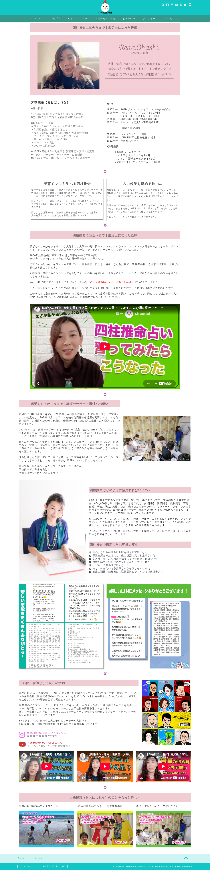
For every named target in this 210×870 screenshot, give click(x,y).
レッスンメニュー (78, 18)
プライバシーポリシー (29, 866)
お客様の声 (129, 18)
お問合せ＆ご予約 (105, 18)
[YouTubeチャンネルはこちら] (22, 744)
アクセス (170, 18)
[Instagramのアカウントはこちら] (22, 734)
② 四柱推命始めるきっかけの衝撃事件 (100, 806)
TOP (37, 18)
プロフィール (150, 18)
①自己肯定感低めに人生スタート (38, 806)
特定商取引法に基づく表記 (54, 866)
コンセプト (54, 18)
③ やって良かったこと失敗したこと (157, 806)
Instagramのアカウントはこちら (46, 732)
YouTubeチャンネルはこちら (45, 742)
